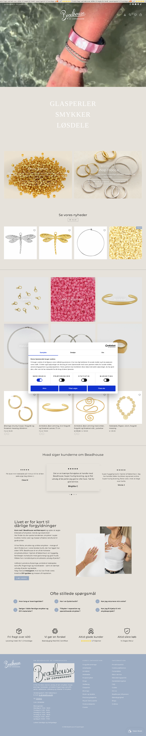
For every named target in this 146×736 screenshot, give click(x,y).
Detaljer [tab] (73, 352)
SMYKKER (73, 114)
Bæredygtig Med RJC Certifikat (55, 641)
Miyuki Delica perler (90, 701)
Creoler (85, 707)
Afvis (44, 388)
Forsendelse (116, 671)
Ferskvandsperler (89, 704)
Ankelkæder (87, 668)
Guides (114, 687)
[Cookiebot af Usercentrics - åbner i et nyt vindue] (107, 346)
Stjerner (97, 641)
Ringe (85, 681)
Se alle (73, 220)
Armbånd (86, 671)
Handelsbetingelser (119, 681)
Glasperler (86, 687)
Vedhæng (86, 684)
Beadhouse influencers (120, 694)
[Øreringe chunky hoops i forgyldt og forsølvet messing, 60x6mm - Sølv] (8, 434)
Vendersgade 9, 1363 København (15, 4)
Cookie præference (119, 668)
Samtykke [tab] (43, 352)
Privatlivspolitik (117, 664)
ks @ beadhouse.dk (46, 695)
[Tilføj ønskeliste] (34, 230)
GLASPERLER (73, 103)
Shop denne (28, 183)
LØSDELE (73, 125)
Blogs (114, 701)
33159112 (39, 698)
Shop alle (120, 182)
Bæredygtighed (118, 697)
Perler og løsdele (89, 694)
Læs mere (21, 578)
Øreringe (86, 691)
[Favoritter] (135, 15)
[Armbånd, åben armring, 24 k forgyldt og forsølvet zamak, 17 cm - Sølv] (43, 434)
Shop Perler (47, 183)
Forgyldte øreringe (89, 664)
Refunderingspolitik (119, 678)
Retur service (117, 674)
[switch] (62, 380)
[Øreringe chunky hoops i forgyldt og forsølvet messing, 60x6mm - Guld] (5, 434)
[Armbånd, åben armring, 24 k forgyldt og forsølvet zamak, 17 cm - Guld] (40, 434)
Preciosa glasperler (90, 697)
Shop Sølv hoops (99, 182)
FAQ (113, 684)
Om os (114, 691)
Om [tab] (103, 352)
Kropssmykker (88, 678)
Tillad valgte (73, 388)
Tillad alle (101, 388)
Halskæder (86, 674)
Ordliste (115, 704)
